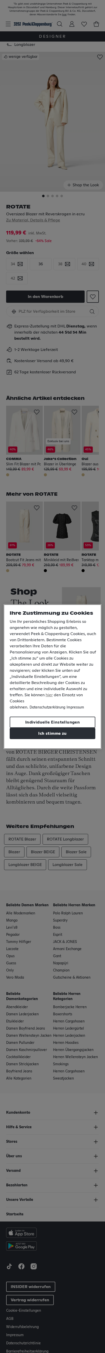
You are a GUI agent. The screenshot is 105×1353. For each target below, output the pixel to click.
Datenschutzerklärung (47, 707)
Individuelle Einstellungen (52, 722)
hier (49, 695)
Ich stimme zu (52, 733)
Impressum (75, 707)
